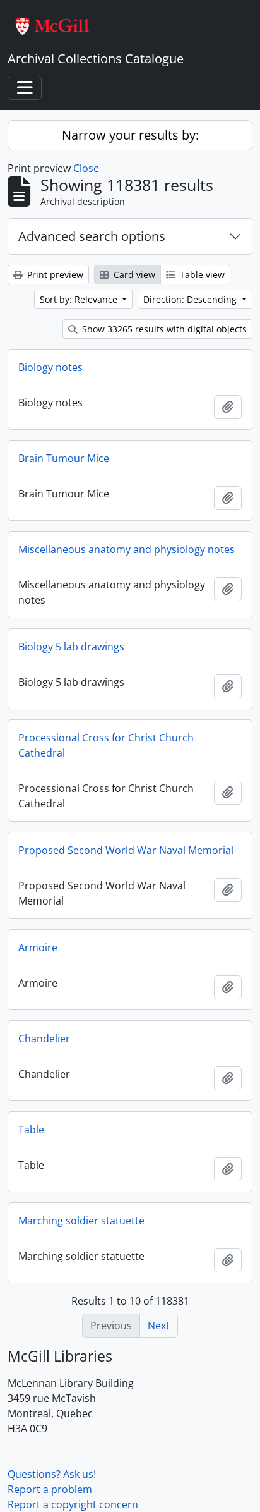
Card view (133, 275)
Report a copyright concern (73, 1504)
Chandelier (44, 1039)
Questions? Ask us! (52, 1474)
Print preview (54, 275)
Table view (201, 275)
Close (86, 168)
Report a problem (50, 1489)
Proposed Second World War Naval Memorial (125, 850)
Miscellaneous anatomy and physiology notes (126, 549)
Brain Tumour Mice (63, 458)
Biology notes (50, 367)
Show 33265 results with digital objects (163, 329)
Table (31, 1130)
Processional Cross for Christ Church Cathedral (106, 745)
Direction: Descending (191, 299)
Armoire (37, 947)
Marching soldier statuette (81, 1221)
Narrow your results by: (130, 134)
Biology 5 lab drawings (71, 647)
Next (159, 1325)
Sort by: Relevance (80, 299)
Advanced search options (91, 236)
